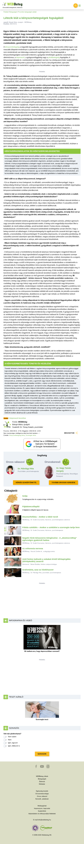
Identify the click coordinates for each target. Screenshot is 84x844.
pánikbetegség (54, 57)
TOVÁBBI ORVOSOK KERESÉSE (63, 482)
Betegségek (13, 12)
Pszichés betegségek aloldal (27, 12)
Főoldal (6, 12)
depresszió (20, 57)
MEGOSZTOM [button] (69, 433)
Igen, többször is (14, 746)
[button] (36, 767)
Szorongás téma (31, 435)
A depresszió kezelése (17, 418)
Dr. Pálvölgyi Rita (26, 469)
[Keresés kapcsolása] (75, 5)
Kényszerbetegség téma (17, 435)
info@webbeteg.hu (44, 820)
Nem (9, 740)
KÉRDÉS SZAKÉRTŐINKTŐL (26, 482)
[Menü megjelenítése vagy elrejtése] (79, 5)
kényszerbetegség (12, 47)
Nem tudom (12, 737)
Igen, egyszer (13, 743)
